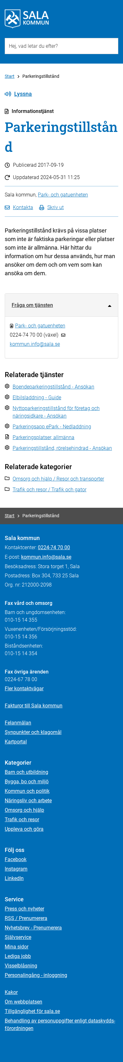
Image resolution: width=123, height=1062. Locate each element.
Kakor (11, 992)
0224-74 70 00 (54, 547)
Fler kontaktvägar (24, 689)
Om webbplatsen (23, 1002)
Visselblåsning (21, 966)
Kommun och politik (27, 791)
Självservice (18, 937)
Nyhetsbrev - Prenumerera (33, 928)
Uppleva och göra (24, 829)
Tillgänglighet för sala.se (32, 1011)
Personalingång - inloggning (36, 975)
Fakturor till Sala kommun (33, 706)
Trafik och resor (22, 820)
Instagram (16, 869)
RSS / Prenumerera (26, 918)
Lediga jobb (18, 956)
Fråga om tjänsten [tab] (32, 305)
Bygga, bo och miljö (27, 782)
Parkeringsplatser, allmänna (43, 437)
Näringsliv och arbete (28, 801)
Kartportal (16, 742)
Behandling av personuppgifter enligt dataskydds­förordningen (60, 1024)
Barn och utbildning (26, 772)
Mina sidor (16, 947)
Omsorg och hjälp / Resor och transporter (58, 479)
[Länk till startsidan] (27, 18)
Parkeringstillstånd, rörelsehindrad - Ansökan (62, 448)
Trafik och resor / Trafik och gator (49, 490)
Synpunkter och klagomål (33, 732)
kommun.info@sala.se (46, 557)
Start (10, 76)
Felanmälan (18, 723)
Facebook (15, 859)
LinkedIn (14, 878)
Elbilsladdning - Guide (37, 397)
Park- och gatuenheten (63, 195)
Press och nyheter (24, 909)
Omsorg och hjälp (24, 810)
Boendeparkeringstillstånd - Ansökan (53, 387)
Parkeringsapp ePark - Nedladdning (52, 427)
